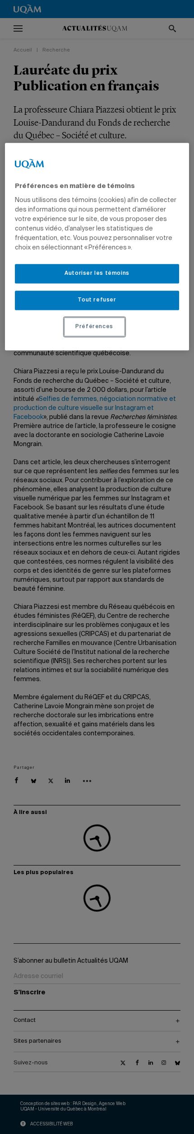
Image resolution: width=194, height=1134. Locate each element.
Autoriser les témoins (97, 273)
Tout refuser (97, 300)
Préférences (94, 326)
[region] (97, 247)
